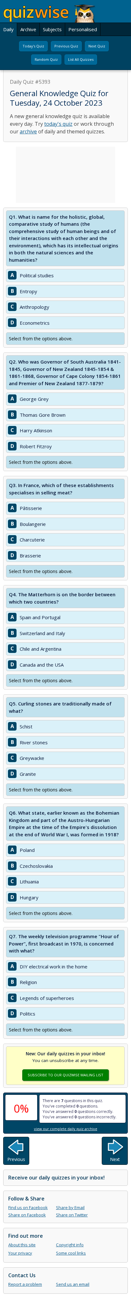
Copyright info (70, 1245)
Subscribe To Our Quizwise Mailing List (65, 1075)
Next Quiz (96, 46)
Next (115, 1159)
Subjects (52, 29)
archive (28, 131)
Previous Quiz (66, 46)
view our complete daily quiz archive (65, 1128)
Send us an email (72, 1284)
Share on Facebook (27, 1215)
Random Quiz (46, 59)
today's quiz (58, 123)
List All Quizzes (80, 59)
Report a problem (25, 1284)
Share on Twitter (72, 1215)
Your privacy (20, 1253)
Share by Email (70, 1207)
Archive (28, 29)
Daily (8, 29)
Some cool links (71, 1253)
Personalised (82, 29)
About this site (22, 1245)
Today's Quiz (33, 46)
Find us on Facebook (28, 1207)
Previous (16, 1159)
